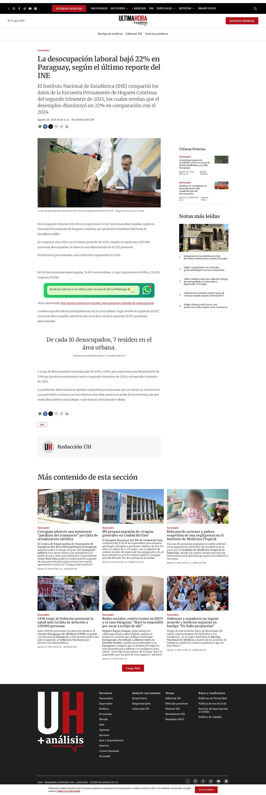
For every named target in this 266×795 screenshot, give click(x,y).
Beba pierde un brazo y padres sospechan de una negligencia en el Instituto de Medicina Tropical (195, 535)
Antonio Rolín (204, 198)
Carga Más (133, 668)
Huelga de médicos (110, 33)
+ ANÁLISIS (139, 8)
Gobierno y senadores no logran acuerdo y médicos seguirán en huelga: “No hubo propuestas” (192, 622)
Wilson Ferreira (136, 562)
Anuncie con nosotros (146, 693)
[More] (127, 8)
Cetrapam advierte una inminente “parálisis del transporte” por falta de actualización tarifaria (68, 535)
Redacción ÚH (74, 447)
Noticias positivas (156, 33)
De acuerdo (206, 790)
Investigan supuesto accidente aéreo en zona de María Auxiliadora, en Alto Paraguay (194, 164)
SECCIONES (118, 8)
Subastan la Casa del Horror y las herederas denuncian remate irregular (206, 257)
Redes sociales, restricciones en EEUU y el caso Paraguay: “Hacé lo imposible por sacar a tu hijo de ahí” (132, 622)
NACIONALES (99, 8)
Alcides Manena (204, 173)
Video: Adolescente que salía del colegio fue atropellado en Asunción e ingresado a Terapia (206, 281)
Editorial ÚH (134, 33)
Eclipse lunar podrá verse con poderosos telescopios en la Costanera (205, 306)
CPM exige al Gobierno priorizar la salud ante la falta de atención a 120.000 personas (65, 622)
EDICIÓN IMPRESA (242, 20)
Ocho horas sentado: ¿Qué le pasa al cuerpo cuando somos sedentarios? (204, 294)
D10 (151, 8)
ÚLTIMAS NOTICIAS (69, 8)
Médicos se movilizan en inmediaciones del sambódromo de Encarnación (192, 189)
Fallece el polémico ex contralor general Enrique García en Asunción (204, 268)
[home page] (133, 20)
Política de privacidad (68, 791)
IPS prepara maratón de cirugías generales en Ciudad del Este (127, 533)
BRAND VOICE (207, 8)
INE (42, 424)
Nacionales (43, 50)
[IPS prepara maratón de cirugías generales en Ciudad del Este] (133, 506)
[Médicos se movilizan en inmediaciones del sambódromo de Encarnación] (221, 185)
